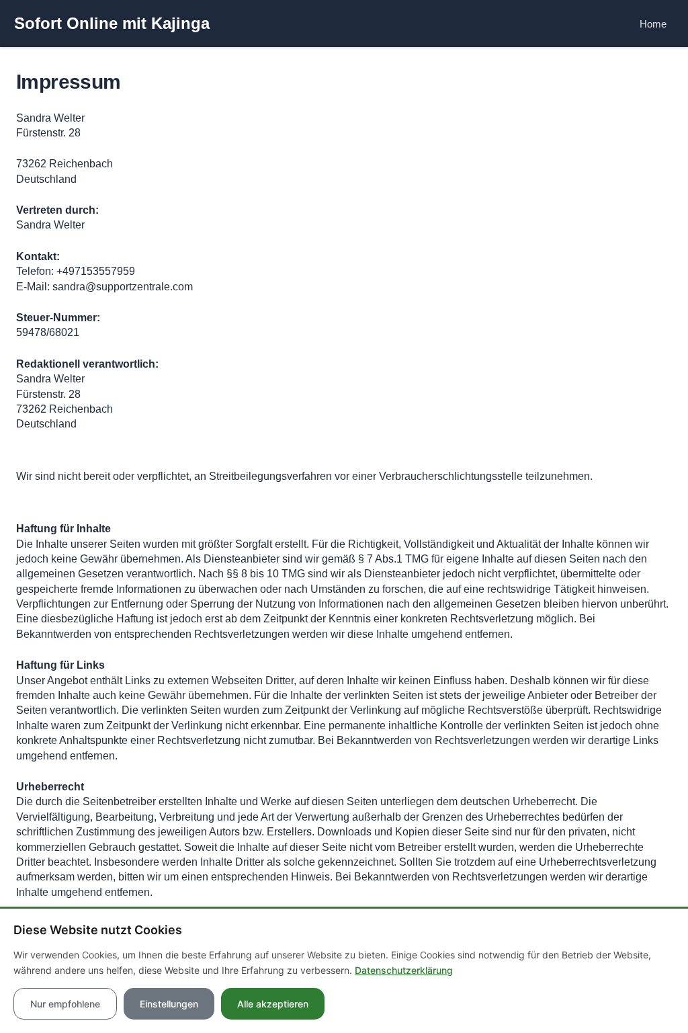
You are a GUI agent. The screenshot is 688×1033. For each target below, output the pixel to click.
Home (653, 24)
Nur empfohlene (65, 1003)
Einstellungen (169, 1003)
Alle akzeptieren (272, 1003)
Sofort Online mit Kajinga (112, 23)
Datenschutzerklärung (404, 970)
